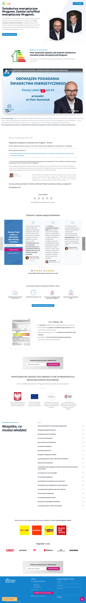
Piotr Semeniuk (6, 118)
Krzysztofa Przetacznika (16, 23)
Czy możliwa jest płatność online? (47, 497)
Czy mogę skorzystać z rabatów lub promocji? (50, 505)
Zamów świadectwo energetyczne (43, 305)
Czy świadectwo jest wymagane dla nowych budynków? (53, 485)
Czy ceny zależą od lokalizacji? (46, 493)
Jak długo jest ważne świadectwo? (47, 434)
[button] (83, 243)
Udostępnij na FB (15, 187)
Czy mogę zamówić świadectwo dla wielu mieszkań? (52, 489)
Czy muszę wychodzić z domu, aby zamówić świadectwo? (53, 458)
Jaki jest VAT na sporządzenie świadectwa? (49, 501)
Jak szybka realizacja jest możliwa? (47, 454)
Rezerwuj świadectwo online (9, 34)
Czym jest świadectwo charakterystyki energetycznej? (52, 426)
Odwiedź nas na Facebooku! (39, 595)
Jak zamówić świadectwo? (45, 446)
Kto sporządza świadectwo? (45, 477)
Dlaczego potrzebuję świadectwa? (47, 430)
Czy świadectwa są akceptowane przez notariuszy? (51, 481)
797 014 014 (36, 589)
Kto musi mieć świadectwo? (45, 438)
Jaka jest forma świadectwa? (45, 463)
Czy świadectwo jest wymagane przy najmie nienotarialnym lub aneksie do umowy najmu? (58, 468)
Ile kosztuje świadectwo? (44, 450)
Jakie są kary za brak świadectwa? (47, 442)
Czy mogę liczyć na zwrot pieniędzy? (47, 473)
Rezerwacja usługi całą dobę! (43, 593)
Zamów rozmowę (13, 249)
